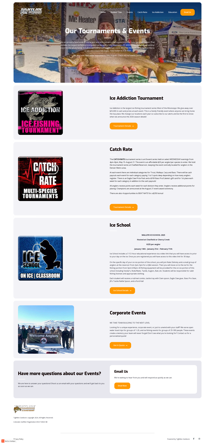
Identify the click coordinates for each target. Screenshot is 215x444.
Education (172, 12)
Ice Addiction (157, 12)
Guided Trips (116, 12)
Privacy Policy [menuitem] (18, 439)
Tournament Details (122, 126)
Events (130, 12)
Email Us (187, 12)
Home (103, 12)
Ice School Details (121, 290)
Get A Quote (119, 345)
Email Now (122, 385)
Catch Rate (142, 12)
